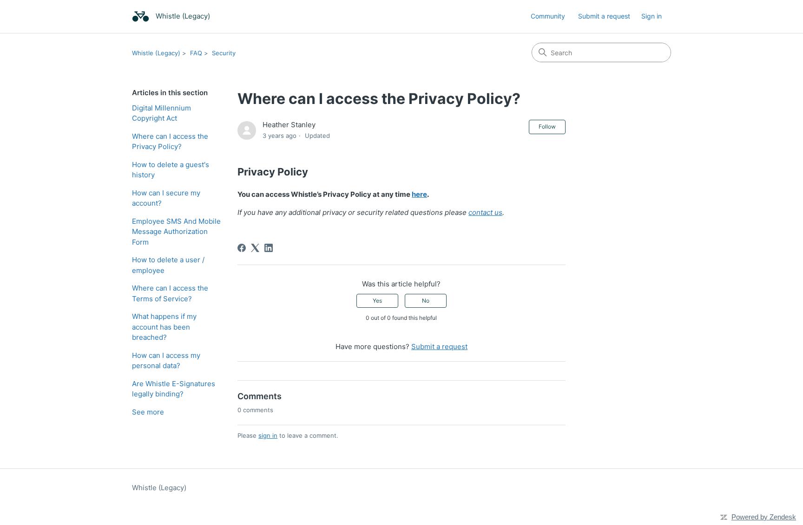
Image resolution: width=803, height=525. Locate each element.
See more (148, 412)
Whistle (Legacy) (156, 53)
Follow (547, 126)
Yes (377, 300)
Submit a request (604, 16)
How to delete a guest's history (170, 170)
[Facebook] (241, 248)
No (425, 300)
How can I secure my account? (166, 198)
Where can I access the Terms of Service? (170, 293)
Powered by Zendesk (763, 517)
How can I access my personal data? (166, 360)
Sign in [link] (651, 16)
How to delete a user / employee (168, 265)
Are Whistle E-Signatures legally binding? (173, 389)
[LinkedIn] (268, 248)
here (419, 194)
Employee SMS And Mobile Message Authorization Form (176, 231)
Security (224, 53)
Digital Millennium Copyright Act (161, 113)
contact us (485, 212)
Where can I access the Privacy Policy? (170, 141)
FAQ (196, 53)
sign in (267, 435)
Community (548, 16)
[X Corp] (255, 248)
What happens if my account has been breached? (164, 327)
